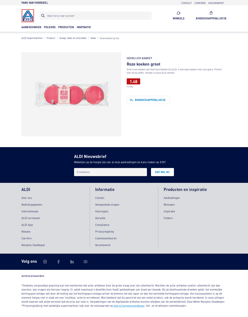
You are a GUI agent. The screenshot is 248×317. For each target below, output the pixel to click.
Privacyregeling (104, 231)
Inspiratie (169, 211)
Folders (168, 218)
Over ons (26, 198)
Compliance (102, 225)
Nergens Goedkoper (33, 245)
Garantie (100, 218)
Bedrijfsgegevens (31, 204)
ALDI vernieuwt (30, 218)
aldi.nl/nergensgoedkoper (129, 305)
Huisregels (101, 211)
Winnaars (169, 204)
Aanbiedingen (172, 198)
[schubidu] (58, 262)
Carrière (26, 238)
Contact (99, 198)
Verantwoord (102, 245)
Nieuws (25, 231)
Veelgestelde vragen (107, 204)
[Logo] (27, 15)
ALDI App (27, 225)
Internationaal (29, 211)
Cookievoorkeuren (106, 238)
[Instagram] (45, 262)
